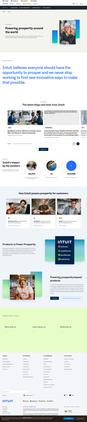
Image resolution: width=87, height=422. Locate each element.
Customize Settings (80, 418)
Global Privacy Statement (27, 417)
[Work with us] (6, 331)
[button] (75, 3)
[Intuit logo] (5, 4)
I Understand (68, 418)
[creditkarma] (15, 1)
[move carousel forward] (77, 143)
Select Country (29, 395)
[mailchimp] (33, 1)
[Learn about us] (34, 331)
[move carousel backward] (73, 143)
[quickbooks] (24, 1)
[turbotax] (6, 1)
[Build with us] (61, 331)
